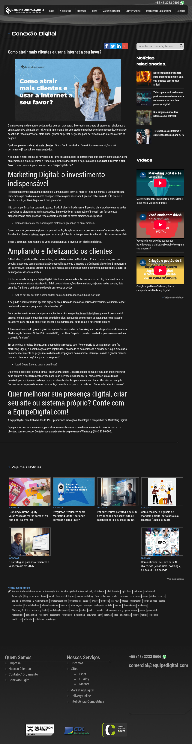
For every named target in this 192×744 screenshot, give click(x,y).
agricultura (126, 591)
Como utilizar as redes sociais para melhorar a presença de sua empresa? (55, 223)
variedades (39, 619)
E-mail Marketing (40, 601)
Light (82, 674)
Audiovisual (149, 591)
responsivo (55, 615)
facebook (104, 601)
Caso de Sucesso (102, 596)
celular (115, 596)
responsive (43, 615)
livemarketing (130, 605)
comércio (124, 596)
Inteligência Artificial (103, 605)
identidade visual (32, 605)
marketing (142, 605)
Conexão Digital (19, 680)
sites (116, 615)
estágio (86, 601)
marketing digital (40, 610)
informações (76, 605)
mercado (74, 610)
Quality (84, 679)
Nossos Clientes (20, 669)
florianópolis (135, 601)
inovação (88, 605)
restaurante (67, 615)
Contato (181, 10)
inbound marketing (50, 605)
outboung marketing (114, 610)
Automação (17, 596)
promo (142, 610)
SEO (100, 615)
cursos (145, 596)
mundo (100, 610)
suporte (136, 615)
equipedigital (75, 601)
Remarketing (31, 615)
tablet (144, 615)
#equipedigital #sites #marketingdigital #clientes (82, 591)
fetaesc (125, 601)
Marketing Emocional (59, 610)
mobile (83, 610)
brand (43, 596)
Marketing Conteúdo (21, 610)
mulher (91, 610)
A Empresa (65, 10)
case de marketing (85, 596)
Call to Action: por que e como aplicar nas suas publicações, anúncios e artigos (57, 295)
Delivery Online (133, 10)
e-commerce (25, 601)
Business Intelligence (65, 596)
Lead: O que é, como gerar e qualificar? (36, 364)
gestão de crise (150, 601)
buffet (51, 596)
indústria (65, 605)
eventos (95, 601)
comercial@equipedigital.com (158, 665)
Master (84, 684)
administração (112, 591)
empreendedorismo (58, 601)
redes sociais (17, 615)
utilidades (28, 619)
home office (17, 605)
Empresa (15, 663)
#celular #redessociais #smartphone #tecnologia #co (35, 591)
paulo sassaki (131, 610)
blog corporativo (31, 596)
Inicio (51, 10)
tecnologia (153, 615)
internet (118, 605)
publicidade (152, 610)
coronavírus (135, 596)
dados (153, 596)
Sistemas (81, 10)
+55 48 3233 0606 (167, 2)
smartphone (125, 615)
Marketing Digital (111, 10)
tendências (17, 619)
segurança (91, 615)
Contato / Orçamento (23, 674)
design (15, 601)
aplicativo (138, 591)
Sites (94, 10)
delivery (161, 596)
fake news (115, 601)
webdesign (51, 619)
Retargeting (79, 615)
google (162, 601)
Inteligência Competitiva (158, 10)
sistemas (108, 615)
